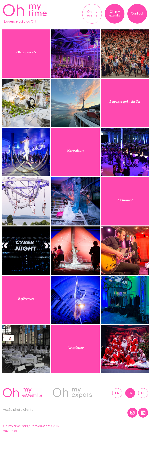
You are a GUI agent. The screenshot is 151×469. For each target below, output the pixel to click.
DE (143, 393)
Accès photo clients (18, 409)
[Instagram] (132, 413)
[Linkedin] (143, 413)
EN (117, 393)
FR (130, 393)
